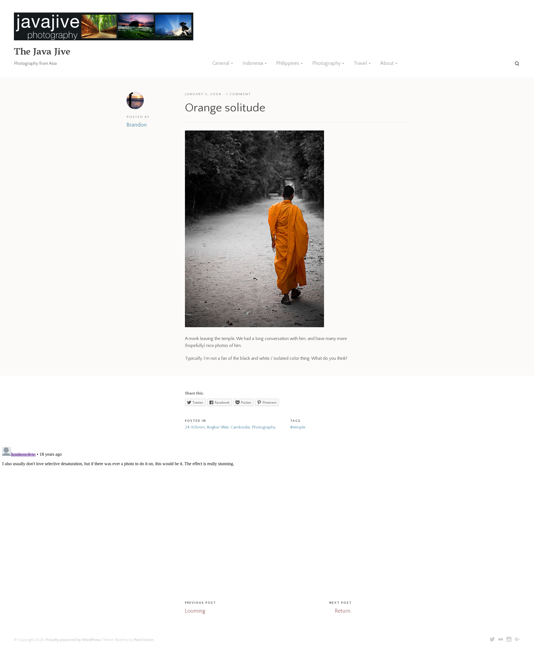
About (387, 63)
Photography (326, 63)
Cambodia (240, 427)
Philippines (287, 63)
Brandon (137, 125)
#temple (297, 427)
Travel (360, 63)
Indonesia (253, 63)
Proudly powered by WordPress (73, 640)
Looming (195, 611)
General (220, 63)
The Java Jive (42, 53)
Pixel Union (144, 640)
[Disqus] (267, 514)
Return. (343, 611)
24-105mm (195, 427)
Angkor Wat (218, 427)
